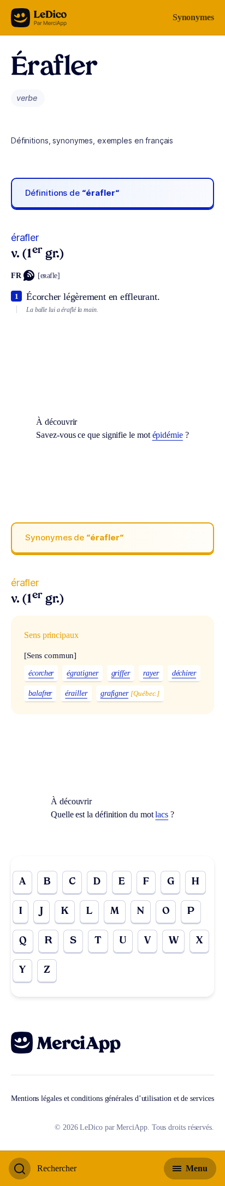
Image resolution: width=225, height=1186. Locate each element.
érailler (76, 693)
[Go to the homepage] (39, 17)
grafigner (114, 693)
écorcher (41, 673)
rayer (151, 673)
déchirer (184, 673)
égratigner (82, 673)
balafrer (40, 693)
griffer (120, 673)
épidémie (167, 435)
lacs (161, 814)
